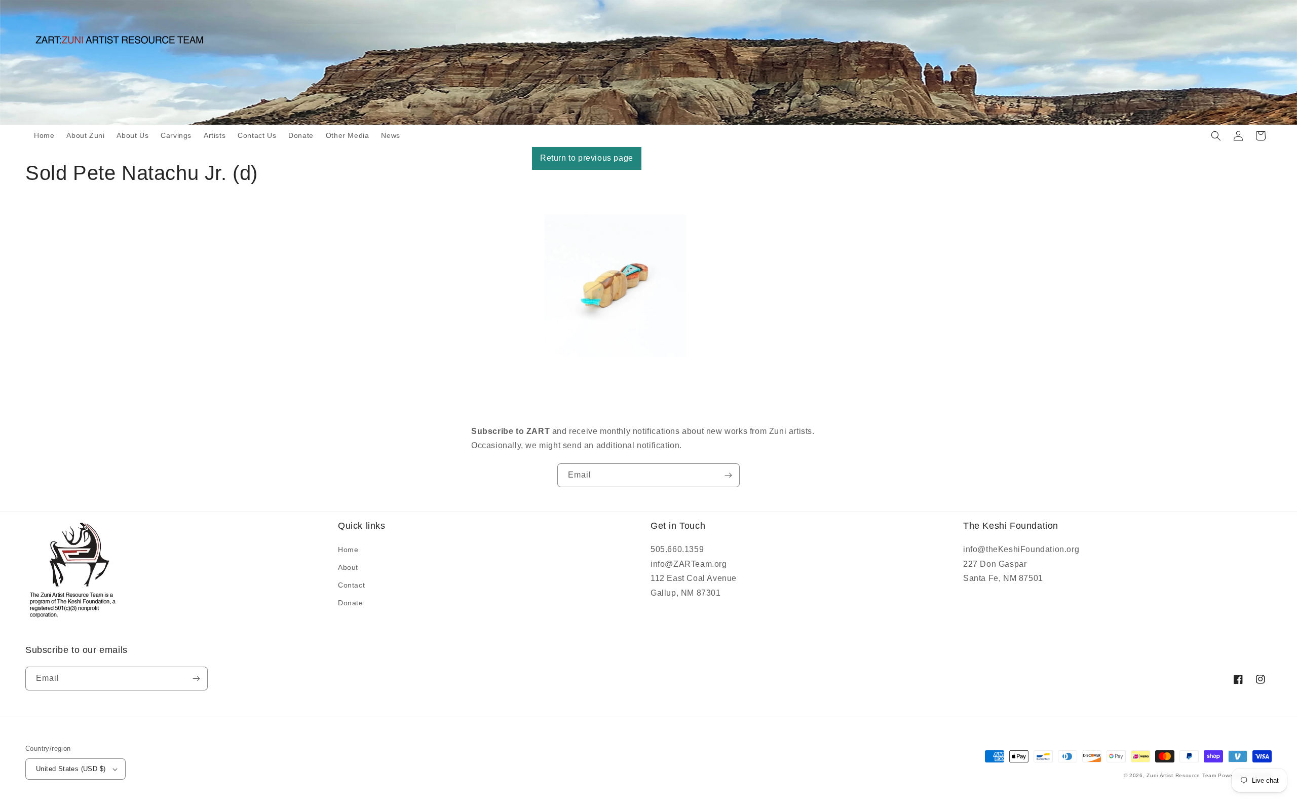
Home (348, 549)
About (348, 567)
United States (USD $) (70, 769)
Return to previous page (586, 158)
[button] (1216, 136)
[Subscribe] (728, 475)
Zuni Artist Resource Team (1181, 775)
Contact (351, 585)
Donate (350, 603)
